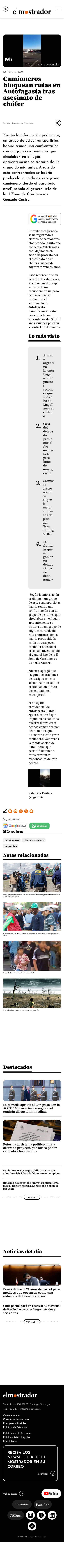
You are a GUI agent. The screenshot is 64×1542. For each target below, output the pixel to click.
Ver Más (30, 1197)
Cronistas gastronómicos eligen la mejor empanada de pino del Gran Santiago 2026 (48, 507)
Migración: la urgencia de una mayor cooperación (21, 1010)
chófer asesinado (34, 840)
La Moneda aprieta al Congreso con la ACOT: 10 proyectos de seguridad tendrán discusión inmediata (31, 1108)
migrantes (11, 846)
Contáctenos (10, 1441)
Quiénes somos (11, 1415)
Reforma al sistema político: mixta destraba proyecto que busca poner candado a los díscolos (30, 1148)
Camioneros (12, 840)
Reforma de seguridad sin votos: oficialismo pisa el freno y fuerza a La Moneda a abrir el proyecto (31, 1186)
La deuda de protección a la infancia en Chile (18, 973)
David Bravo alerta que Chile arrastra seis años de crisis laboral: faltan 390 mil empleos (31, 1172)
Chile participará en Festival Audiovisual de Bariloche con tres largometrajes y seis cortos (32, 1309)
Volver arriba (10, 1493)
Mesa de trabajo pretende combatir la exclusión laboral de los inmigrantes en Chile (31, 935)
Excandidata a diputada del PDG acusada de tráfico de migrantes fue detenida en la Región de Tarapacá (31, 896)
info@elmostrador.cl (30, 1408)
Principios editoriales (14, 1423)
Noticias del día (22, 1251)
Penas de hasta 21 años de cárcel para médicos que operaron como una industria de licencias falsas (31, 1292)
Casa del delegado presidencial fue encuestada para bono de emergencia (48, 448)
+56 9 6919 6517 (11, 1408)
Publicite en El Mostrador (17, 1433)
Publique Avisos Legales (16, 1437)
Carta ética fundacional (16, 1419)
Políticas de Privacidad (15, 1427)
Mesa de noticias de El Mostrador (20, 123)
